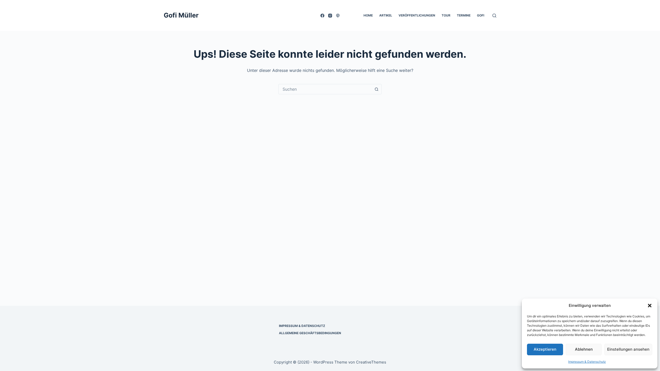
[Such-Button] (376, 89)
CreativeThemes (371, 362)
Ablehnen (584, 349)
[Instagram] (330, 16)
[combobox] (325, 89)
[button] (649, 305)
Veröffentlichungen (417, 15)
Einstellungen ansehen (628, 349)
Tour (446, 15)
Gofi (480, 15)
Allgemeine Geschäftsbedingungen (310, 333)
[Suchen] (494, 16)
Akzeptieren (545, 349)
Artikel (385, 15)
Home (368, 15)
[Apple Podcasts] (338, 16)
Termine (464, 15)
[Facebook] (322, 16)
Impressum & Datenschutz (587, 362)
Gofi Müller (181, 15)
